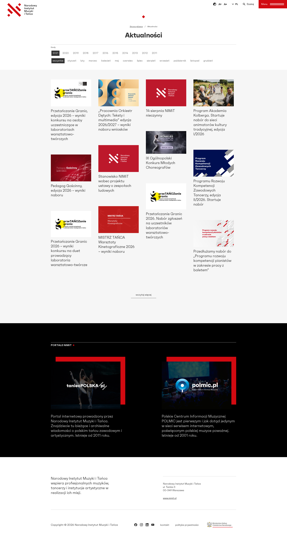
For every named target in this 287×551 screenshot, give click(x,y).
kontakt (164, 525)
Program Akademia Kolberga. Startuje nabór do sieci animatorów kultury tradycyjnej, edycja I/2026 (210, 122)
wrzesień (164, 61)
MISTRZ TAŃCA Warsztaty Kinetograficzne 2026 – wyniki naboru (116, 244)
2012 (145, 53)
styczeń (72, 61)
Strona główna (136, 26)
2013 (135, 53)
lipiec (140, 61)
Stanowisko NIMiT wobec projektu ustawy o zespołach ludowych (114, 183)
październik (180, 61)
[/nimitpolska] (141, 525)
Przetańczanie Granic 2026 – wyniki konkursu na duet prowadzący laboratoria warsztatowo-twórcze (69, 253)
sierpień (151, 61)
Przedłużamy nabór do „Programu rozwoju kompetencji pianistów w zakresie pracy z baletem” (212, 261)
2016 (105, 53)
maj (117, 61)
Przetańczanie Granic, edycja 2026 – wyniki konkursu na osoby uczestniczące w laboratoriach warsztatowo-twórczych (69, 125)
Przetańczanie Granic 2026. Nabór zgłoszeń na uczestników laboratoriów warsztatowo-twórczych (164, 225)
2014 (125, 53)
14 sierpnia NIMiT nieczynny (160, 113)
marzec (93, 61)
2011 (154, 53)
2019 (76, 53)
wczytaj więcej (143, 295)
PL (236, 4)
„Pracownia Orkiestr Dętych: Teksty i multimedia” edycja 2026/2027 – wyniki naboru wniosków (115, 120)
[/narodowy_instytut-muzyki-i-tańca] (147, 525)
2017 (95, 53)
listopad (194, 61)
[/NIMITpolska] (135, 525)
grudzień (208, 61)
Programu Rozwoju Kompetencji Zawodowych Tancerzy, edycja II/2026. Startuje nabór (209, 192)
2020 (65, 53)
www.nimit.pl (170, 498)
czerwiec (128, 61)
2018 (85, 53)
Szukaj (250, 4)
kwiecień (106, 61)
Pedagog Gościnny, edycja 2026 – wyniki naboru (68, 190)
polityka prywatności (187, 525)
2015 (115, 53)
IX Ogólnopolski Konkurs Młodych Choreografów (160, 163)
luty (82, 61)
